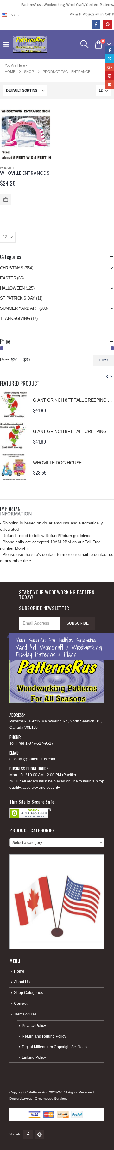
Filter (103, 360)
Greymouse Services (51, 1098)
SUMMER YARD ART (19, 308)
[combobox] (57, 842)
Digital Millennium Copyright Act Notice (55, 1047)
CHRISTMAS (11, 268)
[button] (8, 44)
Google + (109, 67)
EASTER (8, 278)
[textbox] (57, 842)
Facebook (28, 1134)
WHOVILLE (7, 168)
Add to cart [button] (5, 199)
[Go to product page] (26, 135)
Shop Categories (28, 993)
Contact (20, 1003)
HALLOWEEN (12, 288)
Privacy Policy (34, 1025)
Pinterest (39, 1134)
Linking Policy (34, 1057)
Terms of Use (25, 1014)
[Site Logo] (30, 44)
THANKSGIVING (15, 318)
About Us (22, 982)
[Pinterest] (107, 24)
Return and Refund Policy (44, 1036)
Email (109, 84)
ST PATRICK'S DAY (17, 298)
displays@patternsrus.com (32, 759)
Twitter (109, 58)
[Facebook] (96, 24)
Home (19, 971)
